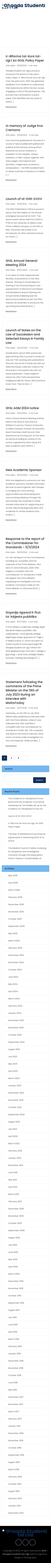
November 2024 (16, 962)
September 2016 (16, 1455)
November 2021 (15, 1165)
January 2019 (14, 1353)
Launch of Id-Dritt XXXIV (24, 199)
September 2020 (16, 1230)
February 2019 (15, 1346)
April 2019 (12, 1331)
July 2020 (12, 1245)
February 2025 (15, 948)
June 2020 (13, 1252)
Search (9, 768)
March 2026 (14, 890)
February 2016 (15, 1476)
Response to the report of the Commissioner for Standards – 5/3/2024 (25, 543)
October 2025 (15, 919)
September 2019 (16, 1302)
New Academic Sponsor (24, 470)
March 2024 (14, 998)
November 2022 (16, 1100)
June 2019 (12, 1324)
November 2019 (15, 1288)
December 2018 (16, 1360)
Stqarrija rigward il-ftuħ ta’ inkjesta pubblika (23, 614)
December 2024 (16, 955)
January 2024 (14, 1013)
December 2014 (16, 1513)
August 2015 (14, 1491)
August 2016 (14, 1462)
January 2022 (14, 1158)
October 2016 (14, 1447)
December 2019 (15, 1281)
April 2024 (13, 991)
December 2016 (16, 1433)
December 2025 (16, 904)
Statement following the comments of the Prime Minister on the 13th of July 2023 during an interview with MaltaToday (24, 692)
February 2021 (15, 1201)
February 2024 (15, 1005)
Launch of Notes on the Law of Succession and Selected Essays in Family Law (25, 336)
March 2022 (14, 1143)
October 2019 (14, 1295)
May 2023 (12, 1063)
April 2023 (13, 1071)
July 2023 (12, 1056)
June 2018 (13, 1382)
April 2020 (13, 1266)
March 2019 (13, 1339)
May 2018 (12, 1389)
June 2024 (13, 976)
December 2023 (16, 1020)
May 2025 (12, 933)
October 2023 (15, 1034)
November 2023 (16, 1027)
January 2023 (14, 1085)
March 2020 (14, 1274)
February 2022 (15, 1150)
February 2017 (15, 1418)
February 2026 (15, 897)
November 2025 (16, 911)
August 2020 (14, 1237)
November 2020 (16, 1216)
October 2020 (15, 1223)
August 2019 (13, 1310)
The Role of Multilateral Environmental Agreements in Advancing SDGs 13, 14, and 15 (26, 837)
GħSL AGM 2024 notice (22, 408)
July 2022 (12, 1129)
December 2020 (16, 1208)
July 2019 (12, 1317)
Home (20, 25)
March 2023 (14, 1078)
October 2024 (15, 969)
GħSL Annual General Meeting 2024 (21, 263)
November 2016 (15, 1440)
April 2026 (13, 882)
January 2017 (14, 1426)
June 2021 (12, 1172)
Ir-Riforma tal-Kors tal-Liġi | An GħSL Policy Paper (25, 58)
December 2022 (16, 1092)
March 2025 (14, 940)
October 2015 (14, 1484)
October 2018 (14, 1375)
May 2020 (12, 1259)
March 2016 (13, 1469)
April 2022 (13, 1136)
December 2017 (16, 1397)
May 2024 (13, 984)
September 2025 (16, 926)
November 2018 (15, 1368)
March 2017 (13, 1411)
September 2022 (16, 1114)
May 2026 (12, 875)
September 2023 (16, 1042)
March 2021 (13, 1194)
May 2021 (12, 1179)
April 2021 (12, 1187)
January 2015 (14, 1505)
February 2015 (15, 1498)
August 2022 (14, 1121)
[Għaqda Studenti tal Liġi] (25, 6)
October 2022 (15, 1107)
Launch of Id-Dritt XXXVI (19, 816)
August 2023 (14, 1049)
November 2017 (15, 1404)
